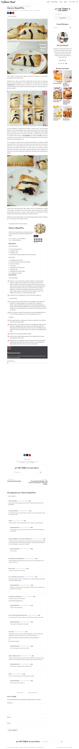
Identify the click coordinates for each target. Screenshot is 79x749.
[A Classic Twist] (8, 2)
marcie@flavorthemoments (16, 558)
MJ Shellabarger (13, 510)
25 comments (22, 462)
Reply (31, 527)
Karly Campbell (13, 500)
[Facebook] (69, 2)
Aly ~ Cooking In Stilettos (16, 576)
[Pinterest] (72, 2)
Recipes (12, 6)
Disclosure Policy (40, 747)
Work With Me (26, 747)
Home (8, 6)
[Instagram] (71, 2)
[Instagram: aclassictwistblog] (27, 348)
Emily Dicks (12, 568)
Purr (71, 747)
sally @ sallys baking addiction (18, 615)
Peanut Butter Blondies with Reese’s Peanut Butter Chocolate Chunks (38, 482)
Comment (10, 702)
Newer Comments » (33, 692)
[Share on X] (11, 13)
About (17, 747)
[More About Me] (62, 37)
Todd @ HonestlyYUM (14, 655)
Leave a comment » (31, 462)
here (40, 135)
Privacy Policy (33, 747)
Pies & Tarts (22, 6)
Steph (10, 673)
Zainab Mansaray (14, 10)
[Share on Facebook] (8, 13)
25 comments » (37, 10)
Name (9, 717)
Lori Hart (11, 631)
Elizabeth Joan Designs (15, 596)
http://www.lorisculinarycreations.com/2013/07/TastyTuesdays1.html (24, 637)
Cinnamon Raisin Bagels (14, 480)
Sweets (16, 6)
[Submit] (70, 27)
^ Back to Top (9, 747)
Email (9, 723)
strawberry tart (11, 84)
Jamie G (11, 520)
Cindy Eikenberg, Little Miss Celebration (20, 538)
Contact (21, 747)
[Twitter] (74, 2)
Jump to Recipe (12, 16)
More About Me (62, 60)
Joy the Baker (26, 135)
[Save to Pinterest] (13, 13)
